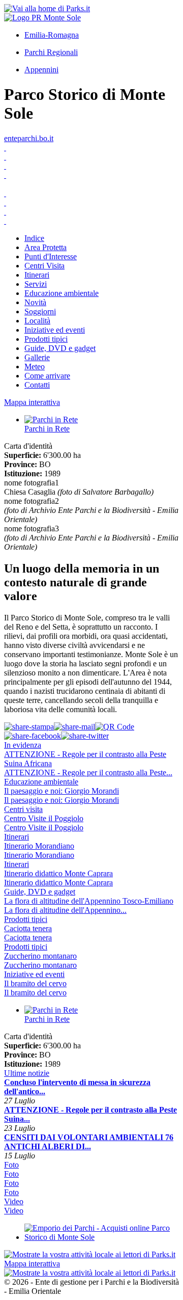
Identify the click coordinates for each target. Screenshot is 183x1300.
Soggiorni (40, 311)
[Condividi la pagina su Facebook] (32, 736)
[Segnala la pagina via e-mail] (74, 726)
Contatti (37, 385)
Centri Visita (44, 265)
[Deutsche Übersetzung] (91, 166)
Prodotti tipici (46, 339)
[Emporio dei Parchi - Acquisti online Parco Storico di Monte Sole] (101, 1237)
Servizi (35, 284)
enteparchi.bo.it (28, 138)
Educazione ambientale (61, 293)
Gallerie (37, 357)
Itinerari (36, 274)
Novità (35, 302)
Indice (34, 238)
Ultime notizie (26, 1073)
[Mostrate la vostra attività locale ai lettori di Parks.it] (89, 1254)
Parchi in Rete (47, 428)
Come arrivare (47, 375)
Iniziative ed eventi (54, 330)
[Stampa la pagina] (29, 726)
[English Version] (91, 156)
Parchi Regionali (51, 52)
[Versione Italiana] (91, 147)
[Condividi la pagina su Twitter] (85, 736)
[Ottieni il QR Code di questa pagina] (114, 726)
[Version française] (91, 175)
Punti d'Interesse (50, 256)
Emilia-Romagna (51, 35)
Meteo (34, 366)
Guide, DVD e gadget (60, 348)
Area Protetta (45, 247)
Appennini (41, 69)
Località (37, 320)
